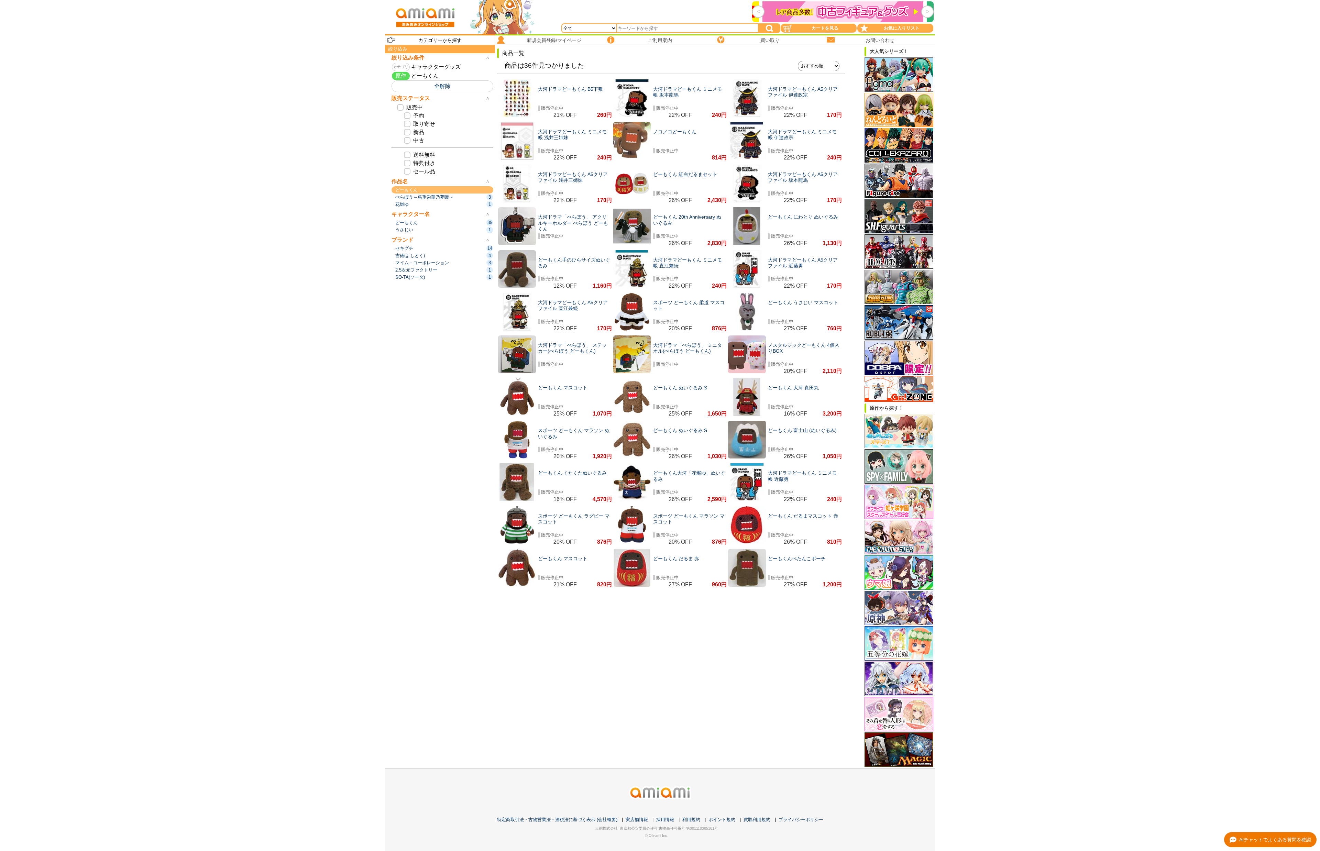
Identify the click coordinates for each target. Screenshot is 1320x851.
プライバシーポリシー (801, 819)
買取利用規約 (757, 819)
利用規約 (691, 819)
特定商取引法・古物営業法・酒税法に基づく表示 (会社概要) (557, 819)
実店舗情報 (637, 819)
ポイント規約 (721, 819)
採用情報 (665, 819)
